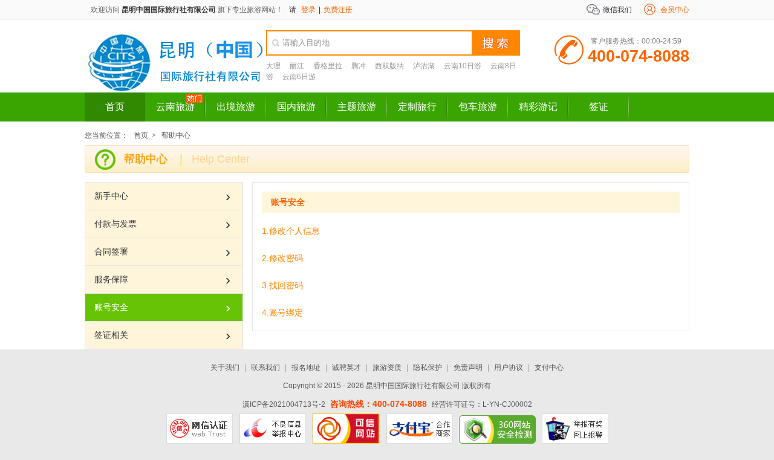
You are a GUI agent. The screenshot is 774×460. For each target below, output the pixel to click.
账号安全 (111, 307)
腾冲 (358, 66)
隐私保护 (427, 367)
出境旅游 (235, 107)
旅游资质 (387, 367)
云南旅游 (175, 107)
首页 (115, 107)
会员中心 (674, 9)
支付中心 (549, 367)
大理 (273, 66)
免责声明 (468, 367)
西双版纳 (389, 66)
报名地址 (305, 367)
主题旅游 (356, 107)
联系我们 (265, 367)
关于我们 (224, 367)
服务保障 (111, 279)
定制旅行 (417, 107)
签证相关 (111, 335)
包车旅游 (477, 107)
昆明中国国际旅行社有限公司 (169, 9)
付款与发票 (115, 223)
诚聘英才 (346, 367)
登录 (308, 9)
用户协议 (508, 367)
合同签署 (111, 251)
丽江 (297, 66)
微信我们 (617, 9)
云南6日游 (299, 77)
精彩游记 (538, 107)
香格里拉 (327, 66)
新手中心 (111, 196)
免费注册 (338, 9)
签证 (598, 107)
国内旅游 (296, 107)
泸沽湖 (424, 66)
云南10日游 (462, 66)
